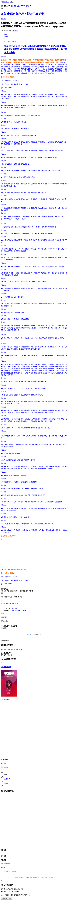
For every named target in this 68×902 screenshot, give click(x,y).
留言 (14, 603)
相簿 (5, 34)
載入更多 (3, 617)
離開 (10, 898)
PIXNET (21, 877)
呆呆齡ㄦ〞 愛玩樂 (10, 871)
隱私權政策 (44, 877)
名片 (5, 38)
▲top (2, 613)
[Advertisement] (6, 729)
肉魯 (2, 593)
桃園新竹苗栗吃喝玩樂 (19, 610)
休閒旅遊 (15, 31)
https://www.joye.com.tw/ (12, 80)
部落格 (6, 36)
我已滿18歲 (4, 898)
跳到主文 (3, 19)
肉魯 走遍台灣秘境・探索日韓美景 (22, 13)
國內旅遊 (14, 608)
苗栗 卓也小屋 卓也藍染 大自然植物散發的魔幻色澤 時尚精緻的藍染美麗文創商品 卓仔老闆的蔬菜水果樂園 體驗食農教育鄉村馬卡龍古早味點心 (35, 49)
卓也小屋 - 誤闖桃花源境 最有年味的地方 (13, 569)
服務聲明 (51, 877)
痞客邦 (10, 603)
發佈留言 (3, 628)
